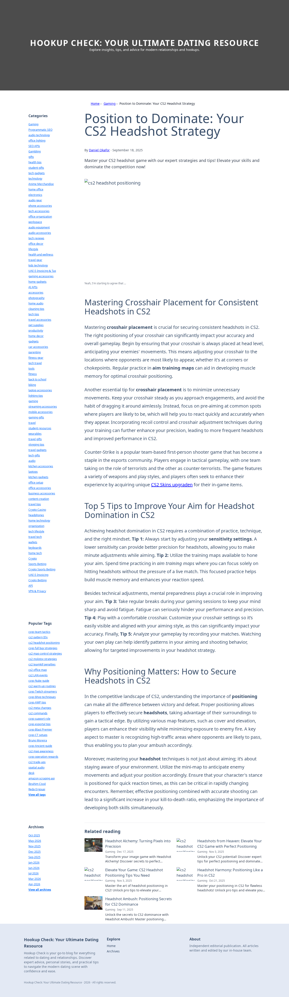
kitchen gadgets (38, 477)
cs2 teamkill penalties (42, 664)
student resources (39, 428)
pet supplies (36, 325)
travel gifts (35, 439)
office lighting (36, 140)
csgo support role (39, 719)
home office (35, 189)
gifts (31, 157)
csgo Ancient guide (40, 746)
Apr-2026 (34, 884)
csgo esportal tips (39, 724)
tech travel (35, 363)
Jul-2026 (33, 873)
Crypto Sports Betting (41, 569)
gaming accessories (41, 276)
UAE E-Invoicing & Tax (42, 271)
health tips (35, 162)
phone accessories (40, 206)
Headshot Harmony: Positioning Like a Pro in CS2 (230, 872)
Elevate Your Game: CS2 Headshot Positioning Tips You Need (134, 872)
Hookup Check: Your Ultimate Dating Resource (144, 42)
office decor (35, 244)
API (30, 586)
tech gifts (34, 455)
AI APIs (32, 287)
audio (31, 461)
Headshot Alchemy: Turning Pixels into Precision (138, 843)
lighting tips (35, 396)
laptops (33, 472)
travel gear (35, 260)
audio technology (39, 135)
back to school (37, 379)
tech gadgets (36, 173)
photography (36, 298)
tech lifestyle (36, 531)
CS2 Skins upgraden (172, 485)
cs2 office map (37, 670)
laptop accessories (40, 390)
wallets (32, 542)
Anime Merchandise (41, 184)
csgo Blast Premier (40, 729)
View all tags (37, 795)
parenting (34, 352)
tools (31, 368)
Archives (113, 951)
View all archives (39, 890)
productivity (35, 330)
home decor (36, 336)
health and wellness (40, 254)
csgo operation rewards (43, 757)
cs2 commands (37, 713)
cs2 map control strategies (45, 653)
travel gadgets (37, 450)
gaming (33, 401)
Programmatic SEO (40, 130)
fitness (32, 374)
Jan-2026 (34, 862)
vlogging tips (36, 444)
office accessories (39, 488)
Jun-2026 (34, 868)
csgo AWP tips (37, 702)
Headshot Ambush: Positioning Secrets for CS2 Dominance (138, 901)
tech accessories (38, 211)
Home (95, 103)
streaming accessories (42, 406)
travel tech (35, 537)
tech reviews (36, 238)
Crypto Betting (37, 580)
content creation (38, 499)
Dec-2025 (34, 852)
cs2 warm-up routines (42, 686)
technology (35, 178)
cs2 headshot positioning (44, 643)
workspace (35, 222)
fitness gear (35, 358)
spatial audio (36, 767)
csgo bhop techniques (42, 697)
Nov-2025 (34, 846)
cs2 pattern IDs (38, 637)
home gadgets (37, 282)
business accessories (41, 493)
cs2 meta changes (39, 708)
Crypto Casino (37, 510)
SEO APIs (34, 146)
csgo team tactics (39, 632)
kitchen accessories (40, 466)
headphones (36, 515)
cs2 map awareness (41, 751)
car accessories (38, 347)
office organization (40, 216)
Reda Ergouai (36, 789)
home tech (35, 553)
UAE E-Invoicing (38, 575)
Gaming (110, 103)
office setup (35, 482)
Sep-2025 (34, 857)
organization (36, 526)
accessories (35, 292)
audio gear (35, 200)
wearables (35, 434)
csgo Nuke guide (38, 681)
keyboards (35, 548)
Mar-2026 (34, 879)
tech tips (33, 314)
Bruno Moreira (37, 740)
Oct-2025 (34, 835)
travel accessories (39, 320)
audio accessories (39, 233)
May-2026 (34, 841)
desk (31, 773)
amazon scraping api (41, 778)
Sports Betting (37, 564)
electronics (35, 195)
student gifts (36, 168)
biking (32, 385)
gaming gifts (36, 417)
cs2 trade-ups (37, 762)
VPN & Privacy (37, 591)
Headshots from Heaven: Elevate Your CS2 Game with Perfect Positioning (229, 843)
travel (32, 423)
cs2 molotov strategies (42, 659)
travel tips (34, 504)
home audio (35, 303)
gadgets (33, 341)
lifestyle (33, 249)
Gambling (34, 151)
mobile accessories (40, 412)
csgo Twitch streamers (42, 691)
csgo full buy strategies (42, 648)
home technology (39, 520)
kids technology (38, 265)
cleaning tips (36, 309)
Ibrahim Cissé (37, 784)
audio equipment (39, 227)
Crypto (32, 558)
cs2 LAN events (38, 675)
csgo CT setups (37, 735)
